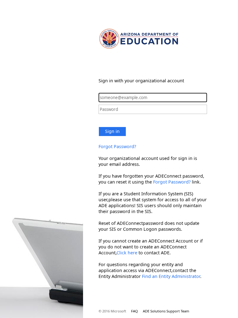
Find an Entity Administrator (171, 276)
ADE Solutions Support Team (166, 311)
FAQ (134, 311)
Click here (127, 253)
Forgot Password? (117, 146)
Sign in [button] (112, 131)
